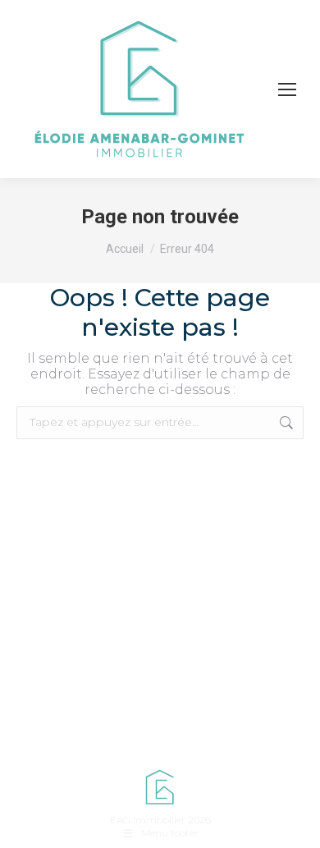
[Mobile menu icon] (287, 89)
